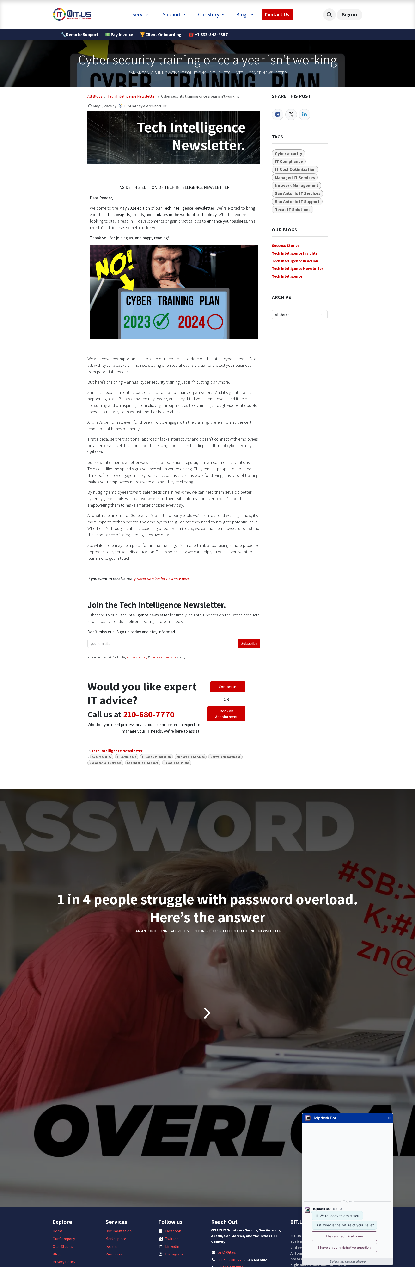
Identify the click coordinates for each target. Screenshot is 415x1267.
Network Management (225, 756)
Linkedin (172, 1246)
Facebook (173, 1231)
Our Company (64, 1238)
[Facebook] (277, 114)
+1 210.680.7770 (231, 1259)
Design (111, 1246)
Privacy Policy (137, 657)
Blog (57, 1254)
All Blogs (94, 96)
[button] (329, 14)
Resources (113, 1254)
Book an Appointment (226, 713)
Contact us (228, 686)
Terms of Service (163, 657)
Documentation (118, 1231)
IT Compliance (126, 756)
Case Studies (63, 1246)
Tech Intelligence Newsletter (132, 96)
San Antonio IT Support (142, 762)
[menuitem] (141, 15)
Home (58, 1231)
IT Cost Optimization (156, 756)
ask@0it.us (227, 1252)
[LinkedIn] (304, 114)
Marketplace (115, 1238)
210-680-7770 (148, 714)
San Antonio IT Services (105, 762)
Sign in (349, 14)
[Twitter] (291, 114)
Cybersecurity (101, 756)
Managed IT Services (191, 756)
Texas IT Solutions (176, 762)
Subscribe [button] (249, 643)
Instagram (174, 1254)
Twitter (171, 1238)
